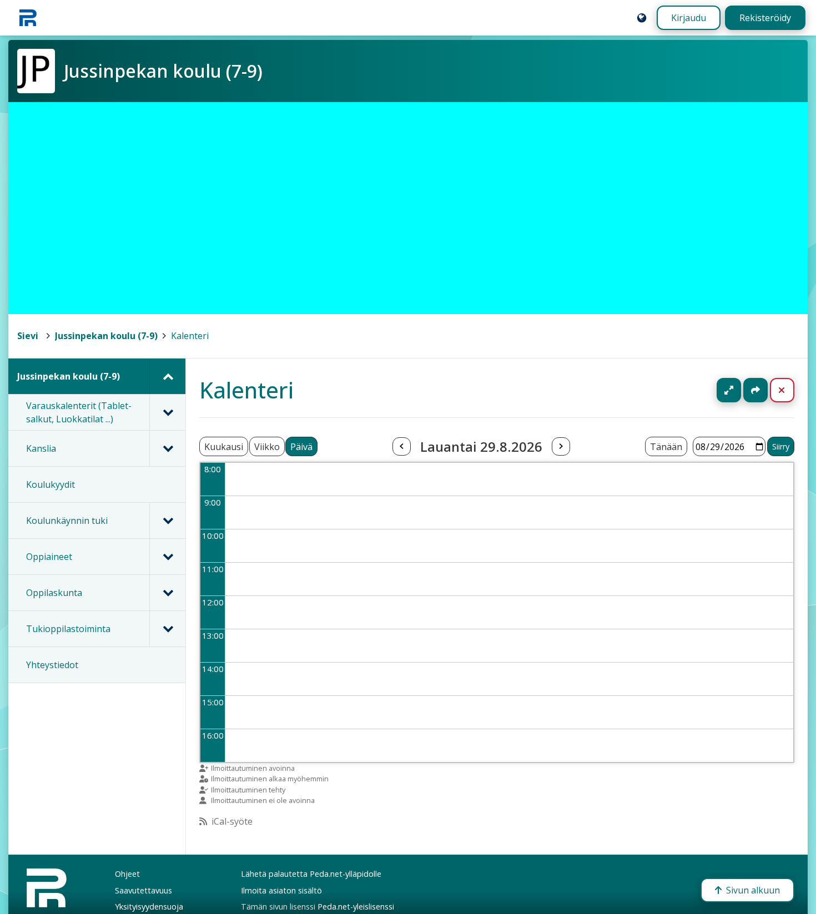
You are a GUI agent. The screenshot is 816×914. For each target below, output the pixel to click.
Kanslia (41, 448)
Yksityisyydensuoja (149, 906)
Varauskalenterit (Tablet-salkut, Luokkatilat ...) (79, 412)
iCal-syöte (232, 821)
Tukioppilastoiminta (68, 629)
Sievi (27, 336)
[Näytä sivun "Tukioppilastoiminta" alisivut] (167, 629)
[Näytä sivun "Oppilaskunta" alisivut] (167, 592)
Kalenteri (190, 336)
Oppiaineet (49, 557)
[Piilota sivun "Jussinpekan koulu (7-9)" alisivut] (167, 376)
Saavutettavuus (143, 890)
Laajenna (739, 390)
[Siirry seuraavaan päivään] (561, 446)
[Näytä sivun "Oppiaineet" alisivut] (167, 556)
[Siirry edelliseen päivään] (401, 446)
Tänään (666, 447)
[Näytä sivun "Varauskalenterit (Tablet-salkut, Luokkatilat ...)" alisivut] (167, 412)
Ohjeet (127, 873)
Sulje (790, 390)
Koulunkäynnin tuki (67, 520)
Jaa (755, 390)
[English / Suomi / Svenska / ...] (641, 17)
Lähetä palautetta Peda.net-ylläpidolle (311, 873)
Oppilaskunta (54, 593)
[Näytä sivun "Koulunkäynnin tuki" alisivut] (167, 520)
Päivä (301, 447)
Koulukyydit (50, 484)
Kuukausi (223, 447)
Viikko (267, 447)
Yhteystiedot (52, 665)
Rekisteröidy (765, 18)
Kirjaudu (688, 18)
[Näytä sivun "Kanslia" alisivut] (167, 448)
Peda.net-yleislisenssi (356, 906)
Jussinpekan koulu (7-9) (106, 336)
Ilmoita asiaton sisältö (281, 890)
